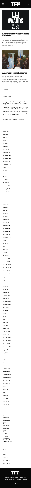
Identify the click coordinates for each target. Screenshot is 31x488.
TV (3, 431)
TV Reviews (6, 435)
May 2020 (5, 359)
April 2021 (5, 325)
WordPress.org (6, 463)
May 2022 (5, 286)
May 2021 (5, 322)
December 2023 (7, 228)
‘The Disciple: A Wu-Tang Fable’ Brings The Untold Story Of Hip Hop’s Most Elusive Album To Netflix (15, 108)
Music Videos (6, 428)
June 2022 (5, 283)
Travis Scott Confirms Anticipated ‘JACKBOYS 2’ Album (14, 73)
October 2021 (6, 307)
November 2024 (7, 195)
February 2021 (6, 331)
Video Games (6, 443)
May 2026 (5, 140)
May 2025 (5, 176)
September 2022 (7, 274)
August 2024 (6, 204)
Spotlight (5, 430)
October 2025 (6, 161)
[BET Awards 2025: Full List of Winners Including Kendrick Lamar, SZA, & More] (15, 20)
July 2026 (5, 134)
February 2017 (6, 404)
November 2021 (7, 304)
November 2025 (7, 158)
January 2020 (6, 371)
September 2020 (7, 346)
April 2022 (5, 289)
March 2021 (6, 328)
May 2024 (5, 213)
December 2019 (7, 374)
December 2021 (7, 301)
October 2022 (6, 271)
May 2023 (5, 249)
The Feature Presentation (11, 477)
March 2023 (6, 255)
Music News (4, 31)
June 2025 (5, 173)
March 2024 (6, 219)
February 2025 (6, 185)
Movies (4, 422)
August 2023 (6, 240)
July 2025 (5, 170)
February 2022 (6, 295)
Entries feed (6, 457)
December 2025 (7, 155)
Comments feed (7, 460)
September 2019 (7, 383)
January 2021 (6, 334)
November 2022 (7, 267)
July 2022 (5, 280)
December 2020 (7, 337)
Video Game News (7, 439)
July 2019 (5, 389)
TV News (5, 433)
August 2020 (6, 350)
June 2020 (5, 356)
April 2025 (5, 179)
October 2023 (6, 234)
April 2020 (5, 362)
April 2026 (5, 143)
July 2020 (5, 353)
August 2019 (6, 386)
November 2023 (7, 231)
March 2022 (6, 292)
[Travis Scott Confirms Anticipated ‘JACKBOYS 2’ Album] (15, 59)
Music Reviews (6, 427)
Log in (4, 454)
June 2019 (5, 392)
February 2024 (6, 222)
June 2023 (5, 246)
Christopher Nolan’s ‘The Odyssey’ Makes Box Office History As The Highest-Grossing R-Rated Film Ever (15, 103)
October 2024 (6, 198)
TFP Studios (23, 477)
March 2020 (6, 365)
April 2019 (5, 398)
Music (4, 423)
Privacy (25, 479)
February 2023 (6, 258)
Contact (19, 479)
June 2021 (5, 319)
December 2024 (7, 192)
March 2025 (6, 182)
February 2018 (6, 401)
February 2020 (6, 368)
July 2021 (5, 316)
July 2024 (5, 207)
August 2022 (6, 277)
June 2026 (5, 137)
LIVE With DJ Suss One (9, 479)
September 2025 (7, 164)
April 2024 (5, 216)
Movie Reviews (6, 419)
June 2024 (5, 210)
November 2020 (7, 340)
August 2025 (6, 167)
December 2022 (7, 264)
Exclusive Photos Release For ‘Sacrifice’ (13, 117)
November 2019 (7, 377)
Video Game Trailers (8, 441)
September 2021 (7, 310)
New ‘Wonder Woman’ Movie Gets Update (13, 119)
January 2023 (6, 261)
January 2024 (6, 225)
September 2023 (7, 237)
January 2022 (6, 298)
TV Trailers (5, 436)
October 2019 (6, 380)
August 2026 (6, 131)
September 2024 (7, 201)
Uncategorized (6, 438)
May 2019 (5, 395)
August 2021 (6, 313)
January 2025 (6, 189)
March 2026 (6, 146)
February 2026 (6, 149)
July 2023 (5, 243)
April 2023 (5, 252)
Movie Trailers (6, 420)
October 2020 (6, 343)
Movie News (6, 417)
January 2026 (6, 152)
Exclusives (5, 415)
